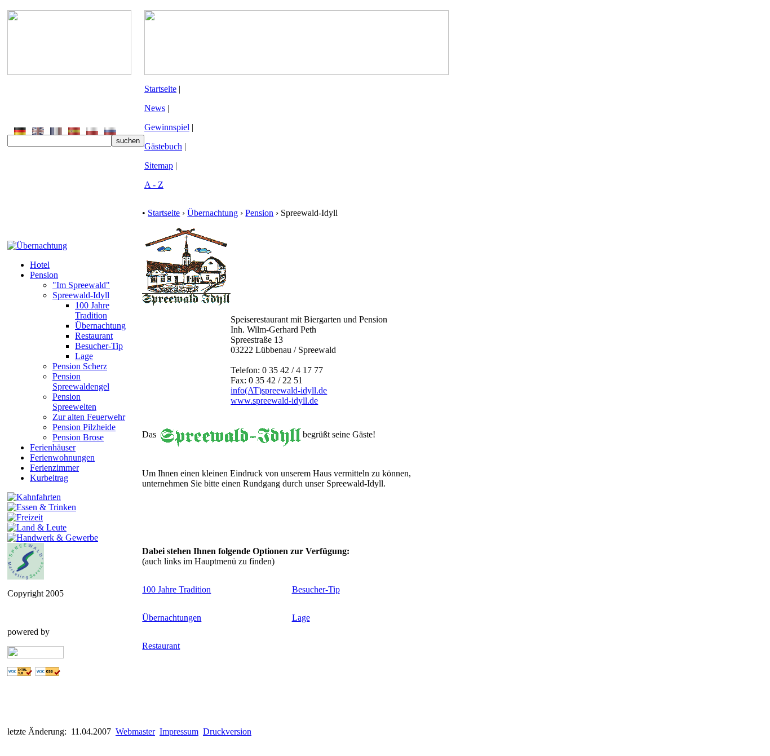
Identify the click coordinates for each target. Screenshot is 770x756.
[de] (20, 131)
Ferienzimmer (54, 467)
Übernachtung (100, 325)
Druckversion (227, 731)
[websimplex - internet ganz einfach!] (35, 655)
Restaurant (94, 336)
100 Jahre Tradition (92, 310)
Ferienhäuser (53, 447)
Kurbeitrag (49, 478)
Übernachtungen (171, 617)
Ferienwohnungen (62, 457)
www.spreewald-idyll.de (274, 400)
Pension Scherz (79, 366)
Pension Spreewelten (74, 402)
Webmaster (135, 731)
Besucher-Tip (99, 346)
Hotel (40, 264)
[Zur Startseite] (69, 72)
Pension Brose (78, 437)
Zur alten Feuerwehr (88, 417)
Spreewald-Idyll (80, 295)
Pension (44, 275)
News (154, 108)
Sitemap (158, 165)
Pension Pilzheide (84, 427)
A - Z (153, 184)
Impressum (179, 731)
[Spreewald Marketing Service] (25, 576)
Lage (84, 356)
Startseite (160, 89)
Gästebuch (163, 146)
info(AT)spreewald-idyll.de (279, 390)
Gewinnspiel (166, 127)
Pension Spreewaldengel (80, 381)
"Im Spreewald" (81, 285)
